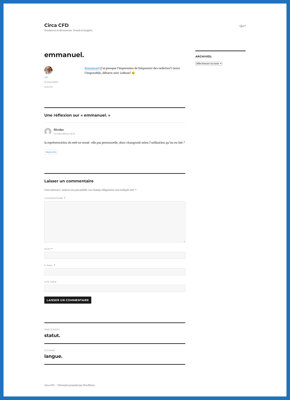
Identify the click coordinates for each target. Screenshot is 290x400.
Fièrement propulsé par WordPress (76, 385)
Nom (48, 249)
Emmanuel (92, 68)
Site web (50, 281)
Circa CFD (56, 25)
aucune (48, 86)
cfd (46, 77)
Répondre (51, 152)
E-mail (49, 265)
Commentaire (54, 198)
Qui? (242, 26)
